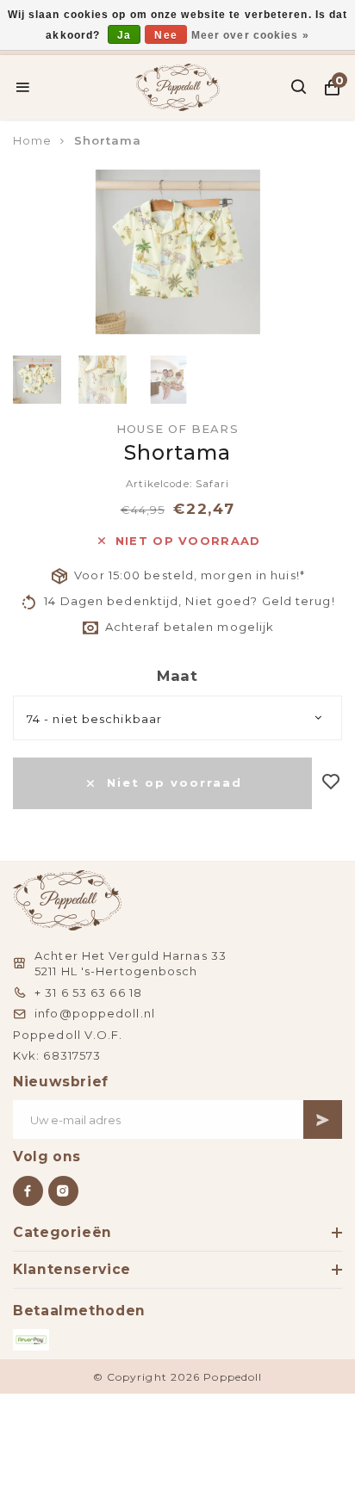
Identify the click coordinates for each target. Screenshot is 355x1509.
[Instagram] (63, 1191)
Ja (124, 35)
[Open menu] (23, 87)
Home (32, 140)
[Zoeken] (299, 86)
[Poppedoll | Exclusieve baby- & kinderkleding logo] (178, 85)
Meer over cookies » (250, 35)
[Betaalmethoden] (31, 1340)
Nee (165, 35)
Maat (177, 675)
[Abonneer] (322, 1119)
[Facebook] (28, 1191)
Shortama (108, 140)
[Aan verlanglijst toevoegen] (331, 783)
